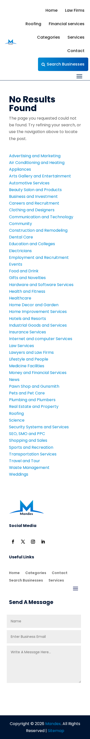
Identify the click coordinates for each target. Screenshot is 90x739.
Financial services (66, 24)
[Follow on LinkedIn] (43, 542)
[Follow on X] (23, 542)
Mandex (52, 724)
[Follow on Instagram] (33, 542)
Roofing (33, 24)
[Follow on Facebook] (13, 542)
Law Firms (74, 10)
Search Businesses (65, 64)
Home (52, 10)
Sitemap (56, 731)
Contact (75, 51)
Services (76, 37)
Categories (48, 37)
